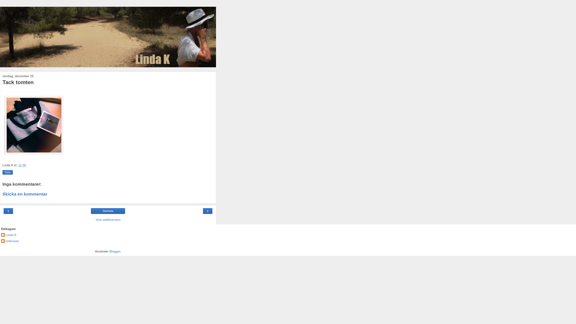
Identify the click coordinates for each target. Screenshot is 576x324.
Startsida (108, 211)
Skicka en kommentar (24, 194)
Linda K (11, 235)
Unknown (12, 241)
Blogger (115, 251)
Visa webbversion (108, 219)
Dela (8, 172)
